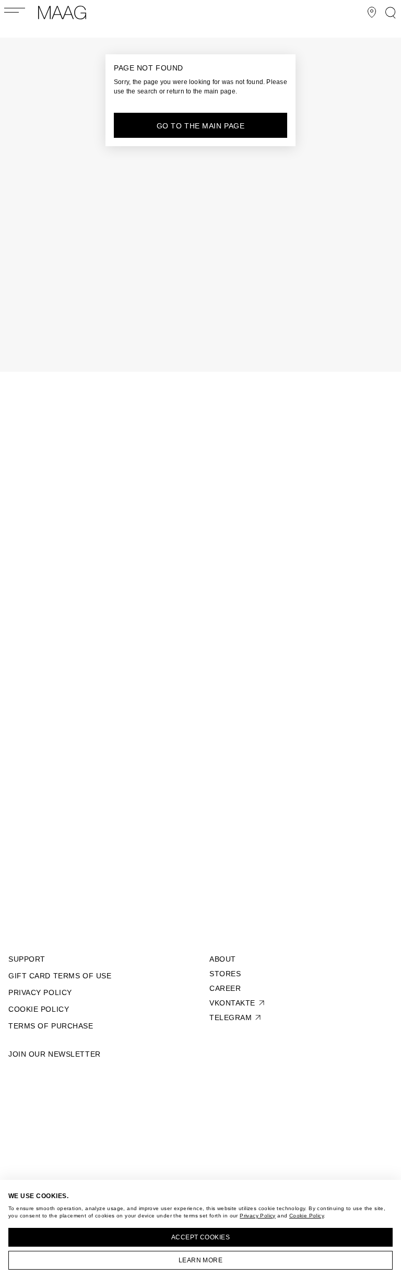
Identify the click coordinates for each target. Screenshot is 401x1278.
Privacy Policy (258, 1215)
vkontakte (232, 1003)
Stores (225, 973)
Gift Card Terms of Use (59, 976)
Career (225, 988)
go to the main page (201, 126)
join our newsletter (54, 1054)
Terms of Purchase (50, 1026)
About (222, 959)
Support (26, 959)
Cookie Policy (306, 1215)
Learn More (201, 1260)
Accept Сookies (200, 1237)
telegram (230, 1017)
